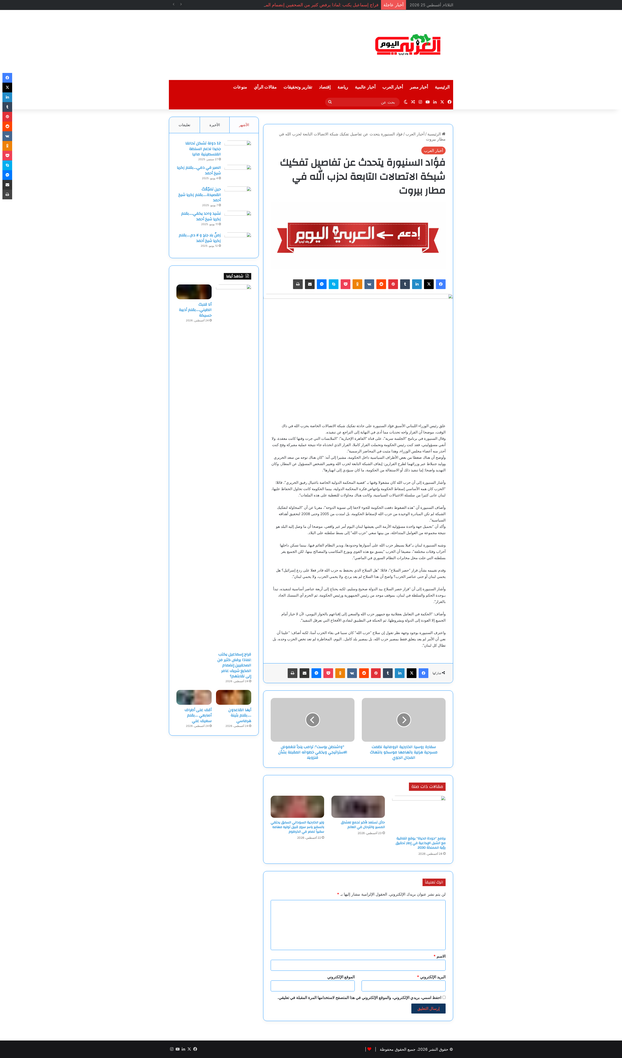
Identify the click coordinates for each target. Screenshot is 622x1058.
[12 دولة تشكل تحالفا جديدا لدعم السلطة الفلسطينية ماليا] (238, 150)
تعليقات (184, 125)
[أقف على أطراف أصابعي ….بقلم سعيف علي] (194, 697)
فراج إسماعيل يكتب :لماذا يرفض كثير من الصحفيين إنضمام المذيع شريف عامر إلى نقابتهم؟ (296, 4)
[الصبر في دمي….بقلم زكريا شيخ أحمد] (238, 174)
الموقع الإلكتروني (341, 976)
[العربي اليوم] (408, 45)
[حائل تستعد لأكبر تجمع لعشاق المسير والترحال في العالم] (358, 807)
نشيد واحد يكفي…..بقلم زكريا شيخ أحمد (201, 216)
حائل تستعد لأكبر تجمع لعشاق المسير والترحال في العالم (363, 824)
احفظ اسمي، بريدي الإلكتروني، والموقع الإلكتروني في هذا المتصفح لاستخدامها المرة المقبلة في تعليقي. (359, 997)
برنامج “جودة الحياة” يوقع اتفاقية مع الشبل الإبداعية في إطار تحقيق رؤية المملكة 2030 (421, 843)
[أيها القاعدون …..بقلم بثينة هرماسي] (233, 697)
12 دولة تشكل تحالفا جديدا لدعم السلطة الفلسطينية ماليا (203, 149)
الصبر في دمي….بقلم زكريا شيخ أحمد (199, 170)
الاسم (439, 956)
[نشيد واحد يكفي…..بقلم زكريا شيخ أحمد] (238, 220)
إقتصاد (325, 87)
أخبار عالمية (365, 87)
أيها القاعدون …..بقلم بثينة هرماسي (239, 715)
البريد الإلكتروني (431, 976)
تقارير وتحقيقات (298, 87)
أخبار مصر (419, 87)
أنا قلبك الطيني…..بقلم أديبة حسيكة (195, 310)
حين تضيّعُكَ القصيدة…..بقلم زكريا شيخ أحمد (199, 194)
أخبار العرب (392, 87)
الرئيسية (442, 87)
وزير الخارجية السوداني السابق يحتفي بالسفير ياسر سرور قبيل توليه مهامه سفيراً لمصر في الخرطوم (297, 827)
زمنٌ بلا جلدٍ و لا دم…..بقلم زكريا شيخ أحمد (200, 237)
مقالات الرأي (265, 87)
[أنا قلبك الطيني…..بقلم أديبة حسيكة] (194, 291)
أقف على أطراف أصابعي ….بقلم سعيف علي (198, 715)
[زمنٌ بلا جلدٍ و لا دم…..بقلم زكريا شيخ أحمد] (238, 241)
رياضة (342, 87)
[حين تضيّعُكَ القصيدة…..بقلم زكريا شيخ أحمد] (238, 195)
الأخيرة (214, 125)
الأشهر (244, 125)
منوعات (240, 87)
